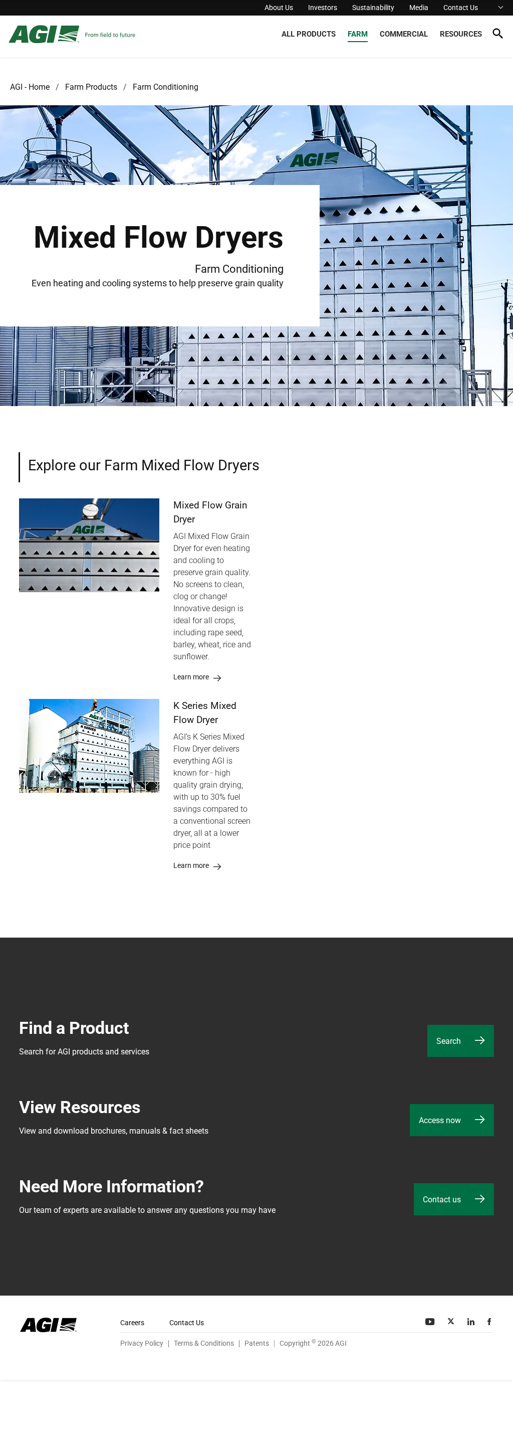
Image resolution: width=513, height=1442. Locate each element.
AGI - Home (30, 87)
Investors (322, 7)
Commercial (404, 34)
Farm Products (91, 87)
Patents (256, 1343)
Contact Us (460, 7)
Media (418, 7)
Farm (358, 34)
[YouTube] (430, 1321)
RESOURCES (461, 34)
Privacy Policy (141, 1343)
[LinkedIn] (471, 1321)
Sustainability (373, 7)
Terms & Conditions (204, 1343)
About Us (279, 7)
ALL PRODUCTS (309, 34)
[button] (497, 35)
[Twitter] (451, 1321)
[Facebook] (490, 1321)
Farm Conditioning (165, 87)
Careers (132, 1323)
